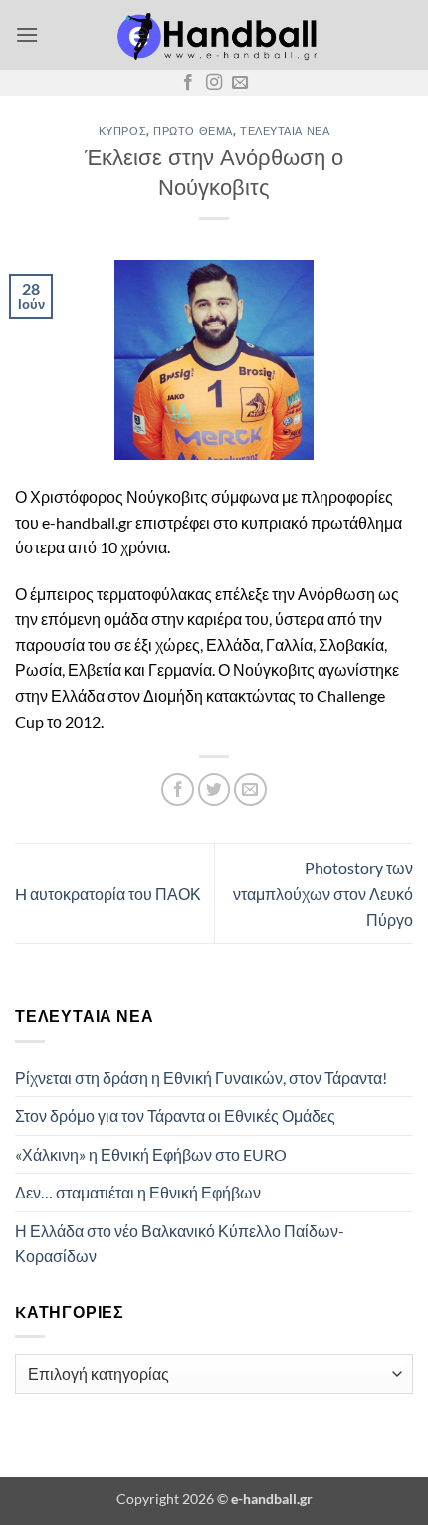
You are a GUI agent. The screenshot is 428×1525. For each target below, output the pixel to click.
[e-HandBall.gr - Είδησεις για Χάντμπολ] (214, 35)
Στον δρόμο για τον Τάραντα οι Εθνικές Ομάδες (175, 1115)
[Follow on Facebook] (188, 83)
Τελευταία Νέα (284, 130)
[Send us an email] (240, 83)
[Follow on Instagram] (214, 83)
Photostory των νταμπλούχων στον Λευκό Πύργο (323, 893)
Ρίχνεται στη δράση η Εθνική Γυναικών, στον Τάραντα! (201, 1077)
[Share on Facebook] (177, 789)
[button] (27, 34)
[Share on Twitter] (214, 789)
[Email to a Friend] (250, 789)
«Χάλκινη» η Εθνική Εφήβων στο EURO (151, 1154)
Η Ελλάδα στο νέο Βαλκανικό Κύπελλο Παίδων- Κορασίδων (179, 1243)
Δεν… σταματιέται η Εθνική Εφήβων (138, 1192)
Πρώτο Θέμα (193, 130)
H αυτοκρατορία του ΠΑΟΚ (108, 893)
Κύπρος (122, 130)
